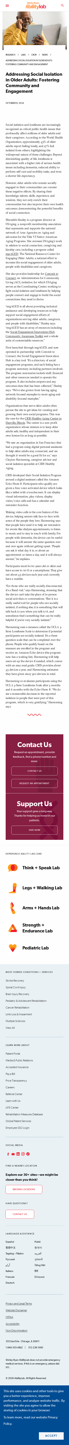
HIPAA (9, 1317)
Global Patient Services (18, 1121)
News (45, 55)
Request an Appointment (34, 783)
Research (10, 55)
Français (10, 1277)
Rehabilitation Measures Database (24, 1114)
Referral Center (14, 1094)
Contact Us (34, 771)
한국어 (38, 1248)
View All (10, 1027)
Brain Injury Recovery (17, 994)
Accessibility (12, 1323)
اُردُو (8, 1265)
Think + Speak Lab (41, 868)
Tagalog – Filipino (15, 1253)
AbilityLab (36, 5)
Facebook (8, 1154)
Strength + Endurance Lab (37, 928)
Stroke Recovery (15, 980)
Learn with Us (13, 1100)
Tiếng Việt (39, 1265)
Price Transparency (16, 1080)
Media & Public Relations (19, 1060)
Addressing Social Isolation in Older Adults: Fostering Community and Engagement (29, 63)
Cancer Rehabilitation (17, 1007)
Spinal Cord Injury (16, 987)
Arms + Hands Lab (40, 908)
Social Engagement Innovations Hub (32, 332)
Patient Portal (13, 1053)
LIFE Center (12, 1107)
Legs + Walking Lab (42, 888)
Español (10, 1242)
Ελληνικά (39, 1277)
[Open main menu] (7, 5)
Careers (10, 1087)
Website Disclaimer (16, 1310)
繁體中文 (11, 1248)
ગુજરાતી (38, 1259)
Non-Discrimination (16, 1330)
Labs (23, 55)
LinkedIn (18, 1154)
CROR (33, 55)
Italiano (9, 1271)
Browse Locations (24, 1189)
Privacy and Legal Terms (19, 1303)
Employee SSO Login (17, 1127)
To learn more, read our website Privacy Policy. (31, 1420)
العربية (37, 1253)
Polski (37, 1242)
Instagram (23, 1154)
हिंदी (36, 1271)
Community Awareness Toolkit (24, 336)
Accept (51, 1436)
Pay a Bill (10, 1074)
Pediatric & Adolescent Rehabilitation (26, 1000)
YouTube (13, 1154)
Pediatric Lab (35, 948)
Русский (10, 1259)
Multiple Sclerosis (15, 1021)
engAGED (12, 254)
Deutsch (10, 1283)
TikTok (27, 1154)
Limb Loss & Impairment (19, 1014)
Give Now (34, 830)
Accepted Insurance (17, 1067)
